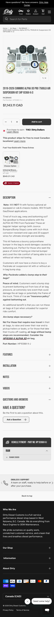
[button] (43, 12)
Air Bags (13, 28)
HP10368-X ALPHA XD (15, 338)
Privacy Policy (8, 610)
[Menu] (49, 12)
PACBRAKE (23, 28)
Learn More (13, 131)
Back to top (27, 496)
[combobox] (27, 19)
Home (5, 28)
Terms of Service (22, 610)
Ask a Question (14, 419)
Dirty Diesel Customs (17, 606)
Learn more (19, 141)
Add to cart (37, 122)
